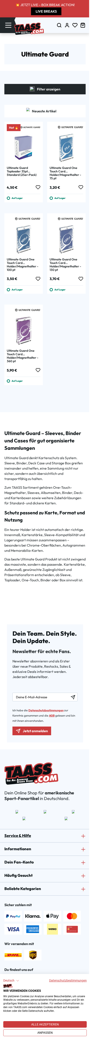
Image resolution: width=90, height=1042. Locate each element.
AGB (52, 715)
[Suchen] (59, 25)
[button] (11, 980)
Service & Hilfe (17, 835)
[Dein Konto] (67, 25)
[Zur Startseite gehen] (29, 29)
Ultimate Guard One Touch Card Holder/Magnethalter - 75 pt (65, 173)
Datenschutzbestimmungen (68, 980)
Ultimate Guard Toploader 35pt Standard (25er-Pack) (21, 171)
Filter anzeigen (48, 89)
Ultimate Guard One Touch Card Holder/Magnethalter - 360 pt (22, 356)
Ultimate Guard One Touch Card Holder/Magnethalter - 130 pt (65, 265)
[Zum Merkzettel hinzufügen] (37, 187)
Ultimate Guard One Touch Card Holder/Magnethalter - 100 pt (22, 265)
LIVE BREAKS (46, 11)
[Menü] (8, 25)
